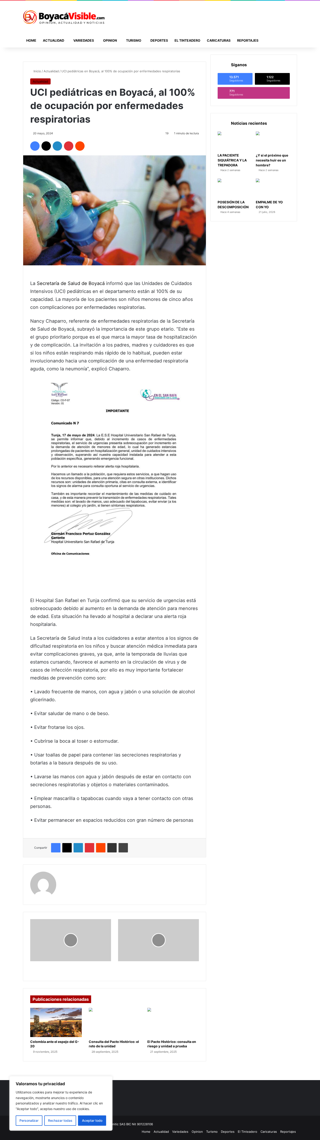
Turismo (133, 40)
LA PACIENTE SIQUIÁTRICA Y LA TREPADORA (232, 160)
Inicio (37, 71)
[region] (60, 1103)
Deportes (159, 40)
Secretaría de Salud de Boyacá (71, 283)
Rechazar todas (60, 1120)
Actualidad (53, 40)
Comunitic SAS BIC (118, 1124)
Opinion (110, 40)
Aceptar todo (92, 1120)
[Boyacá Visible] (63, 17)
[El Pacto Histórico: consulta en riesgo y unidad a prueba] (173, 1022)
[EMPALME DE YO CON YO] (273, 188)
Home (31, 40)
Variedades (83, 40)
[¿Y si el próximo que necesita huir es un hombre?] (273, 141)
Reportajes (247, 40)
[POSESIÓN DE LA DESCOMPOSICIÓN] (235, 188)
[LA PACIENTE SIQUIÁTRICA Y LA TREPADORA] (235, 141)
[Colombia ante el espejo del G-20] (56, 1022)
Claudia (68, 874)
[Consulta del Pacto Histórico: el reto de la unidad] (114, 1022)
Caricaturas (219, 40)
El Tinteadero (187, 40)
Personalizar (28, 1120)
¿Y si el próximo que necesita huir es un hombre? (272, 160)
